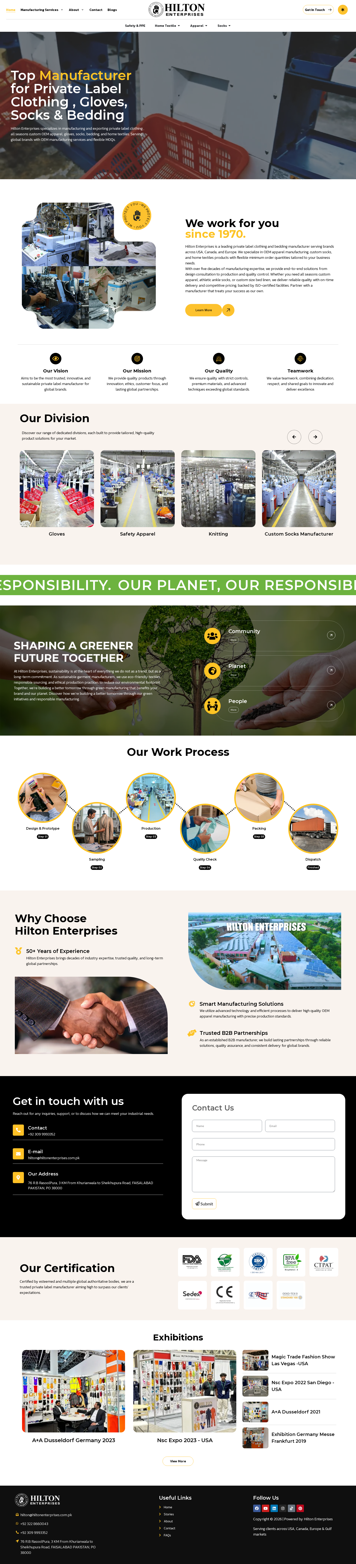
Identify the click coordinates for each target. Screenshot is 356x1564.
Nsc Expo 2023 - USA (184, 1440)
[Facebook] (257, 1508)
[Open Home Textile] (178, 25)
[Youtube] (265, 1508)
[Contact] (18, 1130)
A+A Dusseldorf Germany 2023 (73, 1440)
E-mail (35, 1151)
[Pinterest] (300, 1508)
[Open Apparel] (206, 25)
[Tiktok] (291, 1508)
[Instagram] (283, 1508)
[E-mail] (18, 1153)
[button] (294, 437)
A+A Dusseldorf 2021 (296, 1412)
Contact (37, 1128)
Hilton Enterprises (318, 1519)
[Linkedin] (274, 1508)
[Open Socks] (229, 25)
